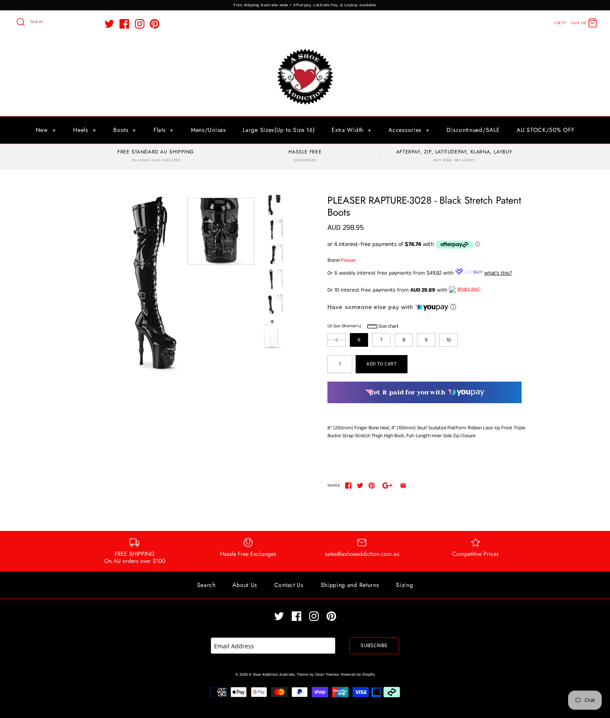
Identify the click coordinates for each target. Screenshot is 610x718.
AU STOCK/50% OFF (545, 130)
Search (206, 585)
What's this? (469, 289)
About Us (244, 585)
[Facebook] (124, 24)
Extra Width (351, 130)
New (46, 130)
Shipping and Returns (350, 585)
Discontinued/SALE (473, 130)
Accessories (408, 130)
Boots (125, 130)
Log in (560, 22)
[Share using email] (403, 485)
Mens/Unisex (208, 130)
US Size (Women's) (344, 326)
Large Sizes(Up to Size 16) (279, 130)
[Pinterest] (154, 24)
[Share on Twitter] (360, 485)
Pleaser (348, 260)
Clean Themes (327, 674)
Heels (84, 130)
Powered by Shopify (358, 674)
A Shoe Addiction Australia (272, 674)
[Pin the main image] (371, 485)
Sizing (404, 585)
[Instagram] (139, 24)
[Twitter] (109, 24)
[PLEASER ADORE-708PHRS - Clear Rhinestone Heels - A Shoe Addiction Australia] (272, 334)
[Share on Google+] (387, 485)
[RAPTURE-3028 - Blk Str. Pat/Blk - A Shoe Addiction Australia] (169, 283)
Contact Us (289, 585)
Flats (164, 130)
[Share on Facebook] (348, 485)
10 (449, 339)
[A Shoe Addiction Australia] (305, 49)
